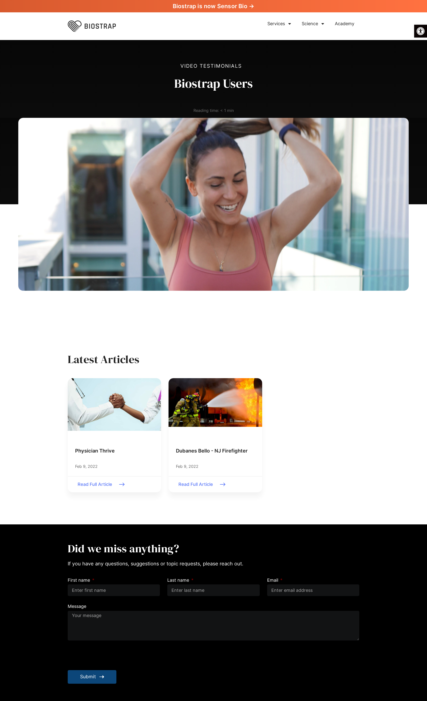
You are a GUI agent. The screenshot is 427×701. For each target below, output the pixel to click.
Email (273, 580)
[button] (420, 31)
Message (77, 606)
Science (310, 23)
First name (79, 580)
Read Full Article (95, 484)
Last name (178, 580)
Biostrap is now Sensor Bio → (214, 6)
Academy (344, 23)
